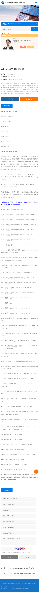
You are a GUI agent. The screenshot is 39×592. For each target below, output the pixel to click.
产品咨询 (10, 99)
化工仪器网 (11, 588)
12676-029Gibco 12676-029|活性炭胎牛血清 (23, 568)
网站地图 (26, 588)
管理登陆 (19, 588)
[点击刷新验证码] (19, 548)
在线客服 (29, 99)
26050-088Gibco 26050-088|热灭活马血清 (23, 574)
